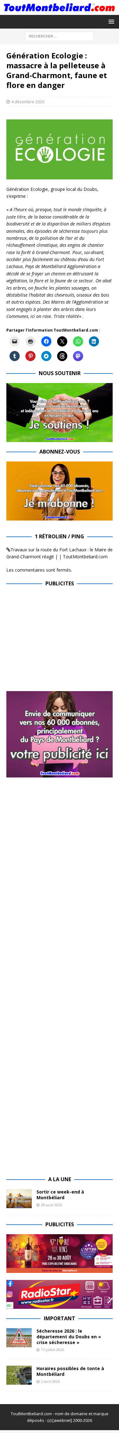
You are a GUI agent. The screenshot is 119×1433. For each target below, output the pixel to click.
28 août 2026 (51, 1204)
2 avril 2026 (50, 1381)
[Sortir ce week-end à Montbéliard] (19, 1198)
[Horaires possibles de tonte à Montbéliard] (19, 1375)
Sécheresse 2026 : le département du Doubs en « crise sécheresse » (68, 1336)
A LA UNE (59, 1179)
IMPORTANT (59, 1318)
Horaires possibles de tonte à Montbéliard (70, 1371)
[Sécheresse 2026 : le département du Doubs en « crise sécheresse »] (19, 1337)
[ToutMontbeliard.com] (59, 11)
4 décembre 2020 (27, 101)
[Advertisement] (59, 637)
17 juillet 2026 (52, 1349)
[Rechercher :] (59, 36)
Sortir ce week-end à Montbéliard (60, 1195)
